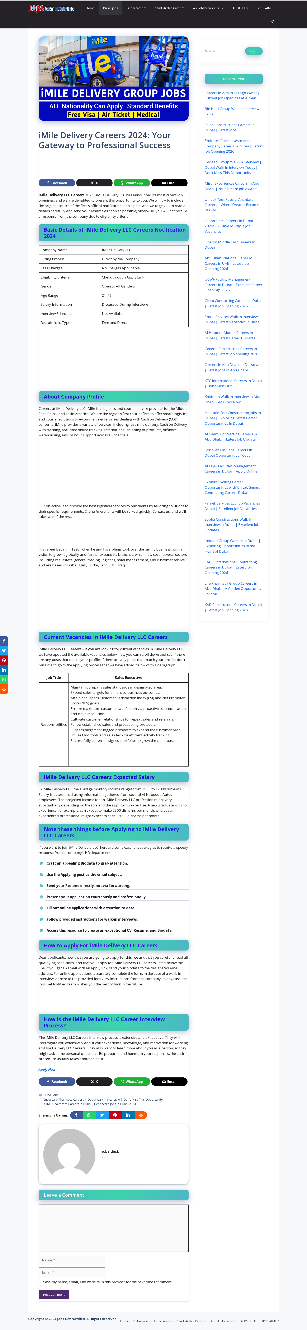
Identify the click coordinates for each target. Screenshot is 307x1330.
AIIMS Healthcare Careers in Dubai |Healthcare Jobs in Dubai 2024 (89, 1104)
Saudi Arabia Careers (170, 8)
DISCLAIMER (265, 8)
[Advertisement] (115, 166)
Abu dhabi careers (206, 8)
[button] (273, 21)
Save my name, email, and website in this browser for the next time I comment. (107, 1281)
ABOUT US (240, 8)
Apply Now (47, 1069)
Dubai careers (137, 8)
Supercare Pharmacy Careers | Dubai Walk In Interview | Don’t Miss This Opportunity (103, 1099)
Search (253, 51)
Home (90, 8)
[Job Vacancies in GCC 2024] (51, 8)
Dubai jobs (110, 8)
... (104, 1155)
